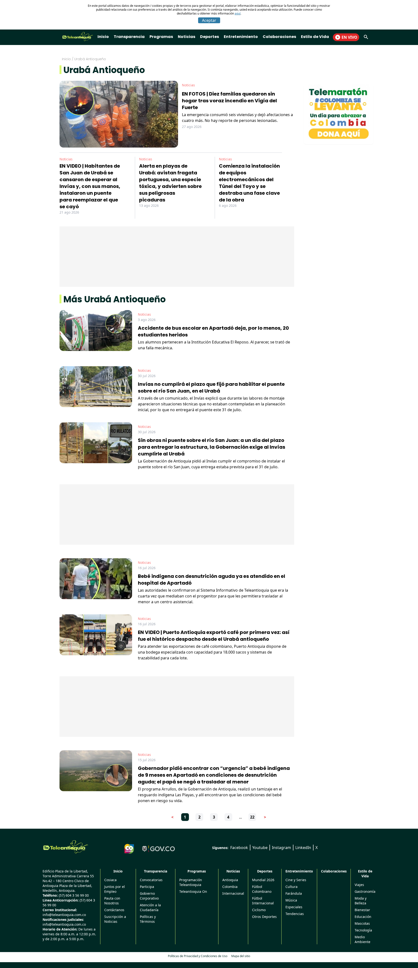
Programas (161, 36)
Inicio (103, 36)
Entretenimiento (241, 36)
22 (252, 817)
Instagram (281, 847)
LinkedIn (303, 847)
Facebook (239, 847)
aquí (237, 13)
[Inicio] (66, 846)
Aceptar (209, 20)
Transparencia (129, 36)
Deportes (209, 36)
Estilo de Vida (315, 36)
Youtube (260, 847)
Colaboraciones (279, 36)
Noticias (186, 36)
